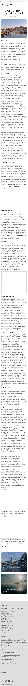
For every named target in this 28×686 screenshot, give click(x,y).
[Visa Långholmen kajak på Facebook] (2, 681)
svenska (3, 678)
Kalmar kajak (6, 184)
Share (5, 546)
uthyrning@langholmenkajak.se (12, 655)
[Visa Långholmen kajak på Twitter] (6, 681)
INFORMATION (4, 672)
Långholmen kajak (8, 684)
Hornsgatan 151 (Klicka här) (8, 611)
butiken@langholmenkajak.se (11, 662)
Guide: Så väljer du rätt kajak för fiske (12, 567)
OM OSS (3, 668)
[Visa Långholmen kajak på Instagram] (9, 681)
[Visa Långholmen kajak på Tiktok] (12, 681)
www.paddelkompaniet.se (9, 160)
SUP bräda (16, 186)
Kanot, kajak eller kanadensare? (11, 589)
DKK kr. (11, 678)
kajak (10, 186)
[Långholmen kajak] (6, 4)
